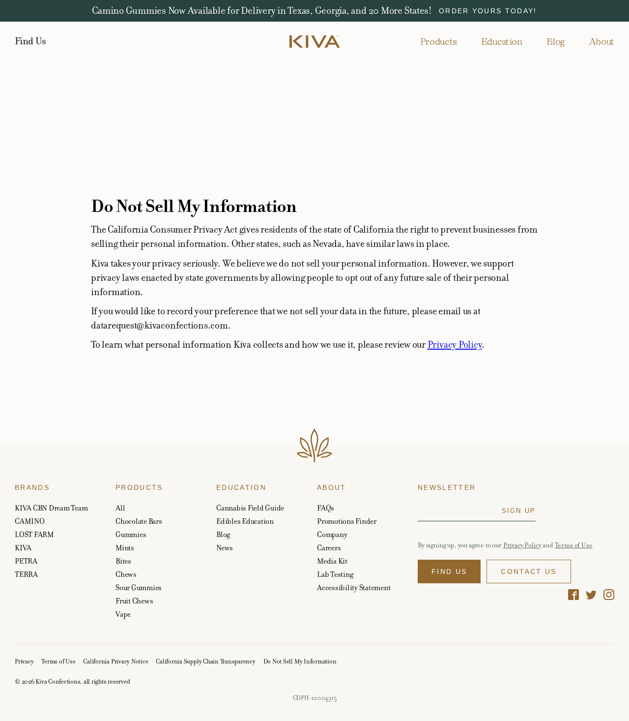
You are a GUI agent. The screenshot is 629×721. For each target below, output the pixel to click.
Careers (329, 547)
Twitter (591, 594)
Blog (555, 41)
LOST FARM (34, 534)
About (601, 41)
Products (438, 41)
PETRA (26, 561)
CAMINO (30, 521)
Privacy (24, 661)
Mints (124, 547)
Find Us (30, 41)
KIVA (23, 547)
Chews (126, 574)
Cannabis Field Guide (250, 507)
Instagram (608, 594)
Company (332, 534)
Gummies (130, 534)
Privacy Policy (455, 344)
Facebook (573, 594)
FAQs (325, 507)
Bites (123, 561)
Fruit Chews (134, 600)
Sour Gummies (138, 587)
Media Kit (332, 561)
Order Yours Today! (488, 11)
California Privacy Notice (115, 661)
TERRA (26, 574)
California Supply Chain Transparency (205, 661)
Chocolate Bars (138, 521)
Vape (123, 614)
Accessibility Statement (353, 587)
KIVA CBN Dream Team (51, 507)
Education (502, 41)
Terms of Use (574, 545)
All (120, 507)
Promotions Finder (346, 521)
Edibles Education (245, 521)
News (224, 547)
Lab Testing (335, 574)
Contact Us (528, 571)
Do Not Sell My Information (300, 661)
